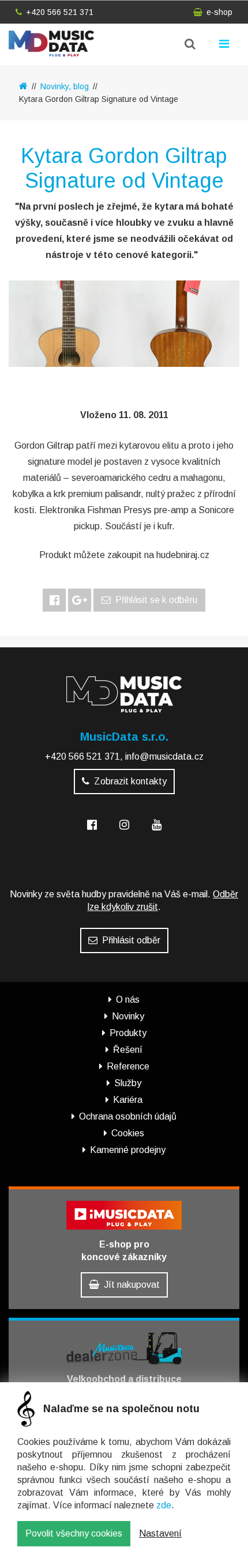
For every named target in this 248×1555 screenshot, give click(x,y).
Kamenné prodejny (128, 1150)
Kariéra (127, 1100)
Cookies (127, 1133)
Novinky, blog (64, 86)
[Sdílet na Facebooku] (54, 600)
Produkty (128, 1033)
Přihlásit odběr (131, 940)
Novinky (128, 1016)
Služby (127, 1083)
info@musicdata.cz (164, 756)
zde (163, 1505)
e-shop (219, 12)
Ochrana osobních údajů (127, 1116)
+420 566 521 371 (59, 12)
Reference (128, 1066)
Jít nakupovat (132, 1284)
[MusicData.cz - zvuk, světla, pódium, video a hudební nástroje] (23, 86)
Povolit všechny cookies (73, 1533)
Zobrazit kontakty (130, 781)
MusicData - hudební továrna (62, 43)
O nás (128, 999)
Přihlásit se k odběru (156, 600)
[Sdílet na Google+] (79, 600)
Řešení (127, 1050)
